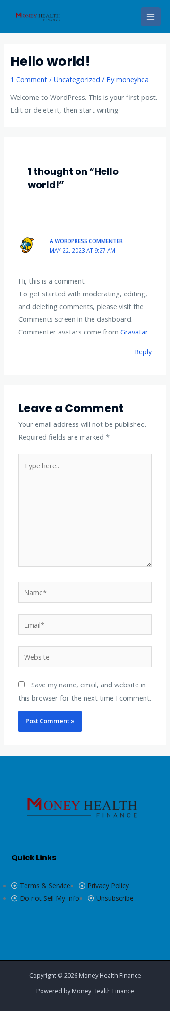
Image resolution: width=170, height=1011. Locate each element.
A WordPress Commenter (86, 241)
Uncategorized (76, 79)
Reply (143, 351)
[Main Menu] (151, 17)
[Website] (85, 658)
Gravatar (134, 331)
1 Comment (28, 79)
